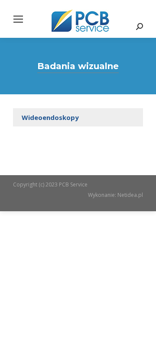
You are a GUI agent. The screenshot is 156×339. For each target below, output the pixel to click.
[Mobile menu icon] (18, 19)
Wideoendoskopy (50, 117)
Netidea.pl (130, 195)
